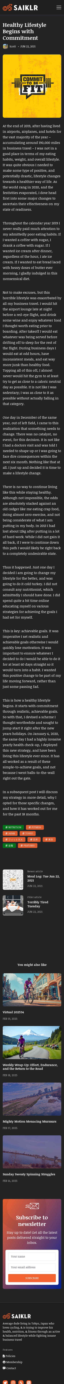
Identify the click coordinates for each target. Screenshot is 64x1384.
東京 (50, 839)
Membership (14, 1362)
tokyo (29, 833)
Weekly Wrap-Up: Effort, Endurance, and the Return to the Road (30, 1067)
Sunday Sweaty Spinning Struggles (29, 1174)
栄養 (10, 845)
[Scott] (5, 46)
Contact (11, 1368)
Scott (13, 46)
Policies (10, 1356)
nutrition (14, 827)
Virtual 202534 (13, 1012)
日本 (35, 839)
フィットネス (15, 839)
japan (11, 833)
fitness (36, 827)
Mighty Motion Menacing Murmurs (29, 1121)
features (29, 845)
